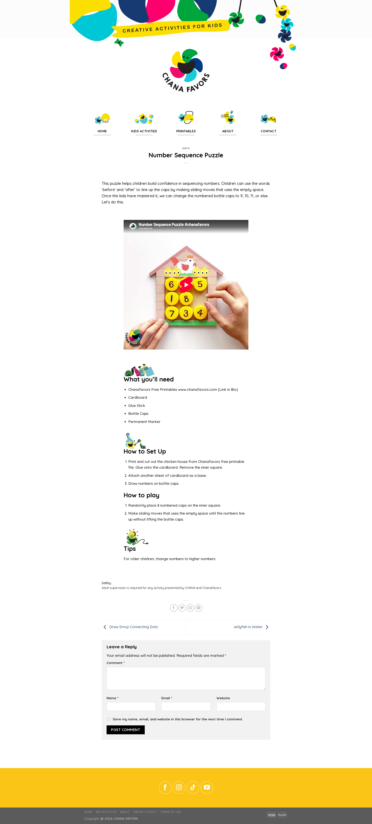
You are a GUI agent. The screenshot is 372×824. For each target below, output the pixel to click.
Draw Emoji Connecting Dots (133, 627)
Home (88, 812)
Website (223, 698)
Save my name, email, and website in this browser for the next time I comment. (178, 719)
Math (186, 148)
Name (112, 698)
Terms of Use (170, 812)
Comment (116, 663)
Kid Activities (106, 812)
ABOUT (125, 812)
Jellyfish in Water (248, 627)
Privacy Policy (145, 812)
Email (166, 698)
